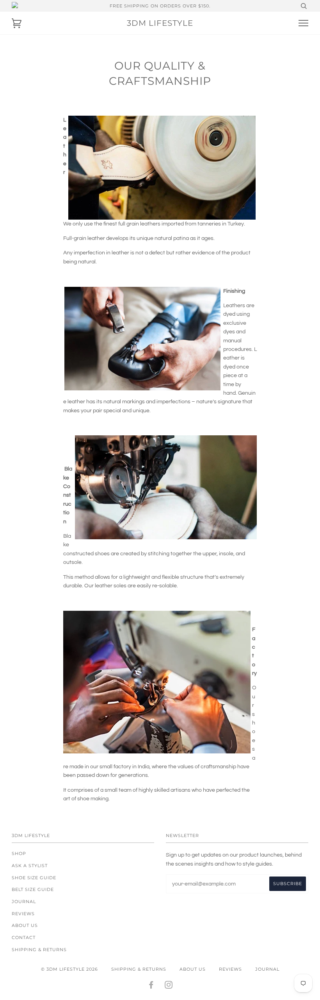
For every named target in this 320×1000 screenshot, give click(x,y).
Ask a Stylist (30, 865)
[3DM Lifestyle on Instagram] (169, 986)
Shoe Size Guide (34, 877)
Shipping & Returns (39, 949)
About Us (25, 925)
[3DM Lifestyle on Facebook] (151, 986)
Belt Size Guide (33, 889)
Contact (24, 937)
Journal (24, 901)
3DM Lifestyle (160, 23)
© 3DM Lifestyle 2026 (69, 969)
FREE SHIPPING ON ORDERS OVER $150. (160, 6)
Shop (19, 853)
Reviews (23, 913)
